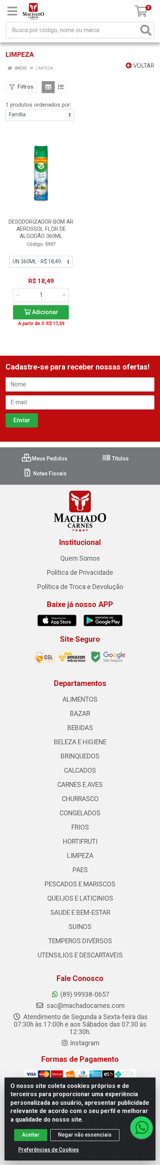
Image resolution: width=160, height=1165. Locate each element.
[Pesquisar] (146, 30)
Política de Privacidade (80, 572)
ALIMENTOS (80, 699)
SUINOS (80, 927)
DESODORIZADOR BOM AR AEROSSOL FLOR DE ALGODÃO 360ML (41, 228)
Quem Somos (80, 558)
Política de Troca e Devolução (80, 587)
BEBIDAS (80, 728)
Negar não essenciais (85, 1135)
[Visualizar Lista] (60, 87)
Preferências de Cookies (48, 1150)
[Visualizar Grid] (48, 87)
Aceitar (30, 1135)
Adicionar (44, 312)
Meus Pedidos (49, 459)
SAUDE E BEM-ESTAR (80, 912)
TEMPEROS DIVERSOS (80, 941)
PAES (80, 870)
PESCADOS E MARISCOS (80, 884)
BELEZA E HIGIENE (80, 742)
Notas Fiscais (49, 473)
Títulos (120, 459)
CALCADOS (80, 770)
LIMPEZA (80, 855)
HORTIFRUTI (80, 841)
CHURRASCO (80, 799)
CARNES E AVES (80, 784)
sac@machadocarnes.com (85, 1005)
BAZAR (80, 713)
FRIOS (80, 827)
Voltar (143, 65)
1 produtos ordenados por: (38, 104)
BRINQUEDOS (80, 756)
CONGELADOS (80, 813)
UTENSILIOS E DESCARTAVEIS (80, 955)
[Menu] (12, 11)
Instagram (84, 1043)
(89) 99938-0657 (84, 994)
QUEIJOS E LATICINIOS (80, 898)
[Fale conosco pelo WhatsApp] (141, 1127)
